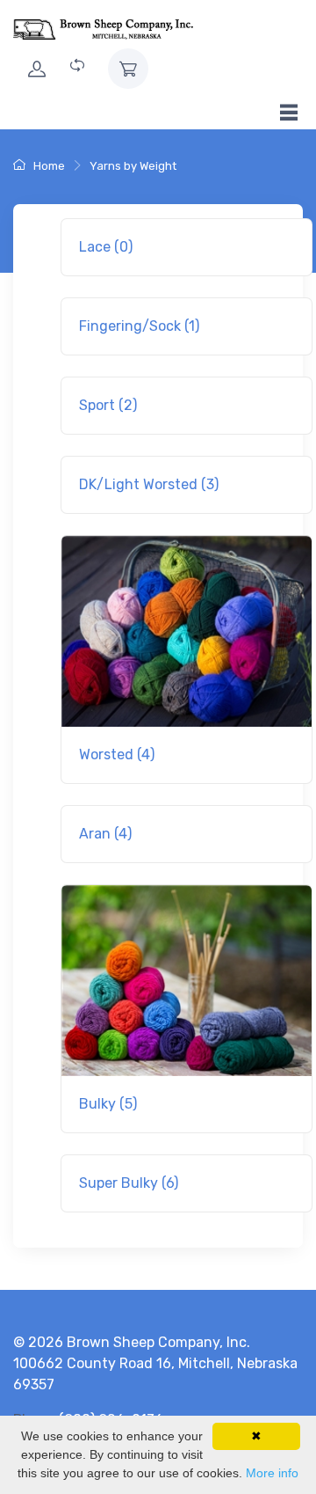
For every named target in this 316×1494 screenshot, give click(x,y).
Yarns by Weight (133, 165)
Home (48, 165)
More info (272, 1473)
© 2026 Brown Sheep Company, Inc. (131, 1342)
